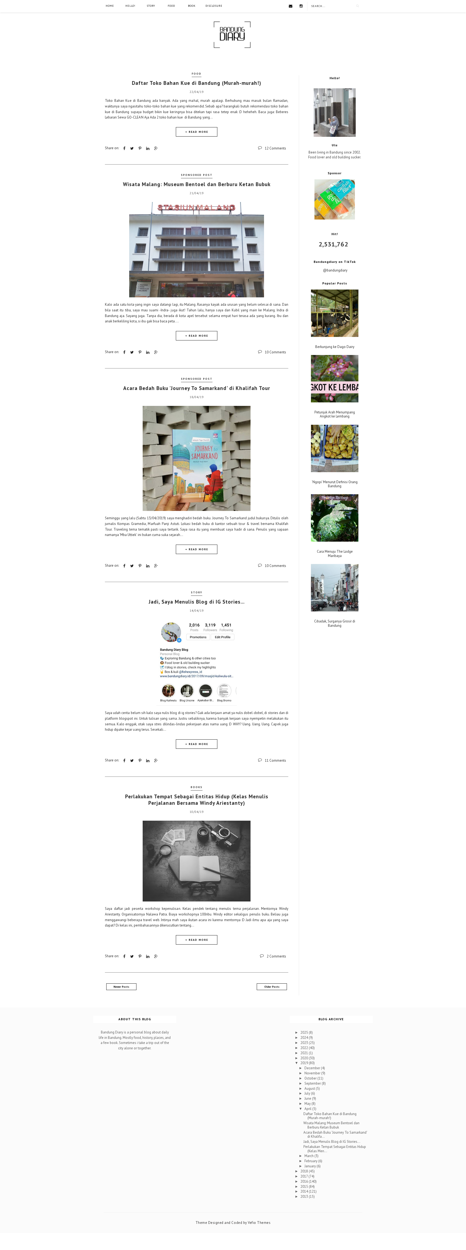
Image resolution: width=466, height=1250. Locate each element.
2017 (304, 1176)
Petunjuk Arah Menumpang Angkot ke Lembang (334, 414)
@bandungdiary (335, 270)
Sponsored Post (197, 175)
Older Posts (271, 986)
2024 (304, 1037)
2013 (304, 1196)
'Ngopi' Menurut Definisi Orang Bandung (335, 484)
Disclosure (213, 6)
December (312, 1068)
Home (110, 6)
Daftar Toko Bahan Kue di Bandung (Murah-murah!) (196, 83)
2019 (304, 1063)
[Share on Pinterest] (140, 148)
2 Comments (276, 956)
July (307, 1093)
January (310, 1166)
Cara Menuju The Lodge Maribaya (335, 553)
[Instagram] (301, 6)
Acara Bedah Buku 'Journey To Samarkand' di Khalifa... (335, 1134)
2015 (304, 1186)
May (307, 1103)
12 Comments (275, 148)
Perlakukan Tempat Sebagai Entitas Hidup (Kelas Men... (334, 1148)
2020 (304, 1058)
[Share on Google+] (156, 148)
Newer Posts (121, 986)
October (310, 1078)
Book (192, 6)
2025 (304, 1032)
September (313, 1083)
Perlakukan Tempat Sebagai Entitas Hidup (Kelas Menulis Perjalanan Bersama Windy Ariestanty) (196, 799)
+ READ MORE (196, 132)
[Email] (291, 6)
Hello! (130, 6)
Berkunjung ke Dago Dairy (334, 347)
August (310, 1088)
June (308, 1098)
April (308, 1108)
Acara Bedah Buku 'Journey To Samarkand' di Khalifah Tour (196, 388)
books (197, 787)
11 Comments (275, 760)
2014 (304, 1191)
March (309, 1156)
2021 (304, 1053)
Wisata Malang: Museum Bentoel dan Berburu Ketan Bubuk (196, 184)
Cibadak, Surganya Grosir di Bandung (334, 623)
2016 (304, 1181)
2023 (304, 1042)
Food (171, 6)
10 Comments (275, 352)
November (312, 1073)
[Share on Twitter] (132, 148)
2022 (304, 1048)
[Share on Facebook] (124, 148)
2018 (304, 1171)
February (311, 1161)
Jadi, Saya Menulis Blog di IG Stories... (197, 601)
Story (151, 6)
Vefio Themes (259, 1222)
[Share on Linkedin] (148, 148)
